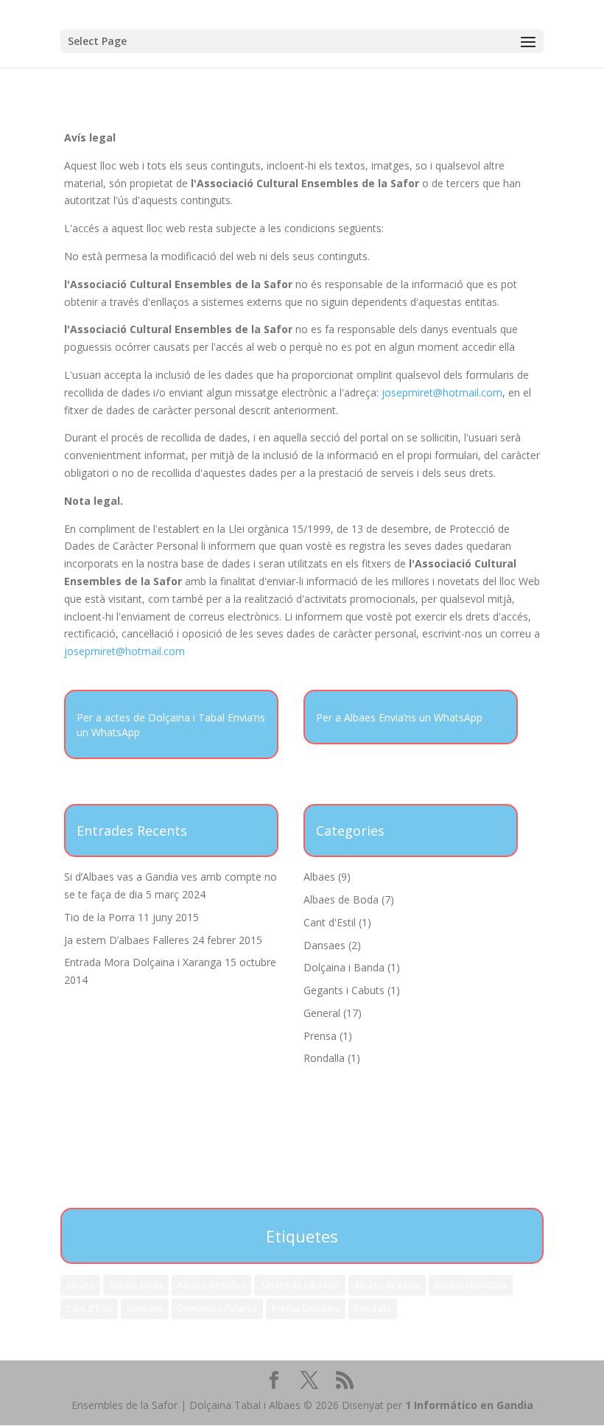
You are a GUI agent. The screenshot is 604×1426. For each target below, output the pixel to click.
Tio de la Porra (99, 917)
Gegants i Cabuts (343, 990)
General (321, 1013)
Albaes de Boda (341, 899)
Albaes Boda (136, 1285)
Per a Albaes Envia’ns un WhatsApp (399, 717)
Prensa (320, 1036)
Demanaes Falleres (217, 1308)
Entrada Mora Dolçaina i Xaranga (143, 962)
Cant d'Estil (329, 922)
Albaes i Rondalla (471, 1285)
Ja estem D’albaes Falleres (126, 940)
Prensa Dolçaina (306, 1308)
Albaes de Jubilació (300, 1285)
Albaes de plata (387, 1285)
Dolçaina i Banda (343, 967)
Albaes (319, 877)
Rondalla (324, 1058)
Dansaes (324, 945)
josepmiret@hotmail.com (442, 392)
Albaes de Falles (211, 1285)
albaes (80, 1285)
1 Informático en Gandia (469, 1405)
